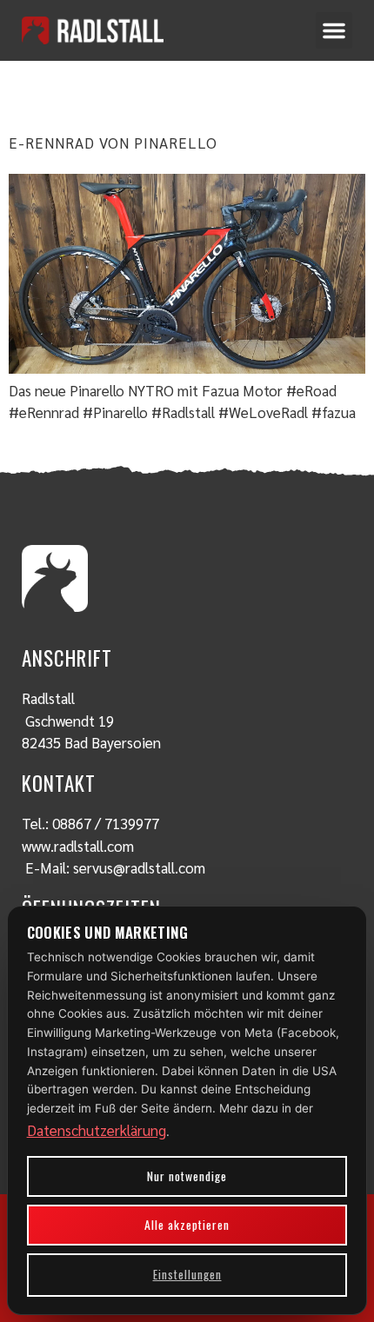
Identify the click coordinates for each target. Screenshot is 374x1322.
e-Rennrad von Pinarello (113, 142)
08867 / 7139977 (105, 823)
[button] (334, 30)
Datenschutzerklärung (96, 1129)
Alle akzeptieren (187, 1224)
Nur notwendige (187, 1176)
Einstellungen (187, 1274)
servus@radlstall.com (139, 867)
